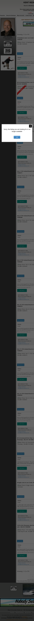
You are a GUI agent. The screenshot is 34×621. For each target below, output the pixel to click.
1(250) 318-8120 (21, 75)
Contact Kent (29, 15)
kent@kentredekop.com (23, 77)
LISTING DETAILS (22, 68)
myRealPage (24, 616)
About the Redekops (11, 15)
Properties (2, 15)
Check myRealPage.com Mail (12, 619)
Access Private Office (23, 619)
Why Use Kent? (20, 15)
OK (17, 137)
